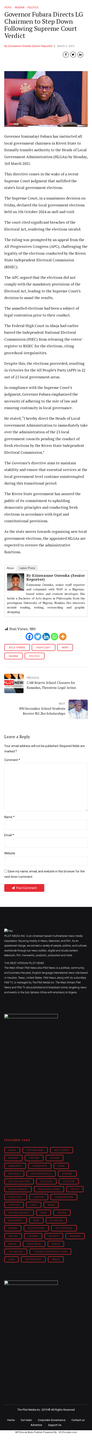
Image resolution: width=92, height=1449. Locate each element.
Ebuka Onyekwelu (41, 1174)
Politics (34, 656)
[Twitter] (38, 636)
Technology (16, 1252)
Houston (39, 1197)
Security (54, 1236)
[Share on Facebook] (66, 55)
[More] (63, 636)
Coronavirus (40, 1166)
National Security (19, 1213)
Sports (56, 1244)
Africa (12, 1150)
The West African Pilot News (50, 1252)
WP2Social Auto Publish (29, 1432)
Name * (9, 817)
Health (75, 1189)
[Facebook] (29, 636)
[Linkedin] (46, 636)
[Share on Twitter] (73, 55)
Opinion (13, 1228)
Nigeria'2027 (15, 1220)
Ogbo (36, 1220)
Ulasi (11, 1259)
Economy (67, 1174)
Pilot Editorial (64, 1228)
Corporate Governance (51, 1420)
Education (46, 1181)
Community (15, 1166)
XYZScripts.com (68, 1432)
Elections (68, 1181)
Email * (9, 835)
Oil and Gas (56, 1220)
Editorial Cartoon (19, 1181)
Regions (33, 1236)
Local (33, 1205)
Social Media (34, 1244)
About (10, 568)
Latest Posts (27, 568)
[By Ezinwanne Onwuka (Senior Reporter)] (15, 589)
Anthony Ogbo (35, 1150)
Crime (61, 1166)
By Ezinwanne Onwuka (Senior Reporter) (28, 46)
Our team (26, 1420)
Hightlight (43, 647)
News (65, 647)
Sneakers (75, 1236)
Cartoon (34, 1158)
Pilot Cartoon (36, 1228)
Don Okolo (14, 1174)
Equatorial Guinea (48, 1189)
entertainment (18, 1189)
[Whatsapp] (54, 636)
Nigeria (13, 656)
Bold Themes (17, 647)
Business (13, 1158)
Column (54, 1158)
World (55, 1259)
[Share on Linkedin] (80, 55)
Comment (12, 760)
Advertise (36, 1425)
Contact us (78, 1420)
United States (33, 1259)
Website (9, 853)
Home (11, 1420)
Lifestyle (14, 1205)
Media (51, 1205)
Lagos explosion (64, 1197)
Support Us (54, 1425)
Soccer (12, 1244)
